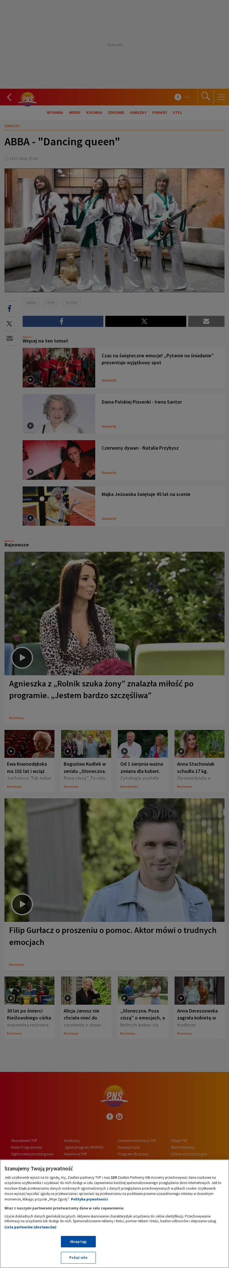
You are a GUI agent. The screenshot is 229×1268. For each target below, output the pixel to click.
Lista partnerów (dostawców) (30, 1227)
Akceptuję (78, 1241)
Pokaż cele (78, 1257)
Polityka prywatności (89, 1199)
